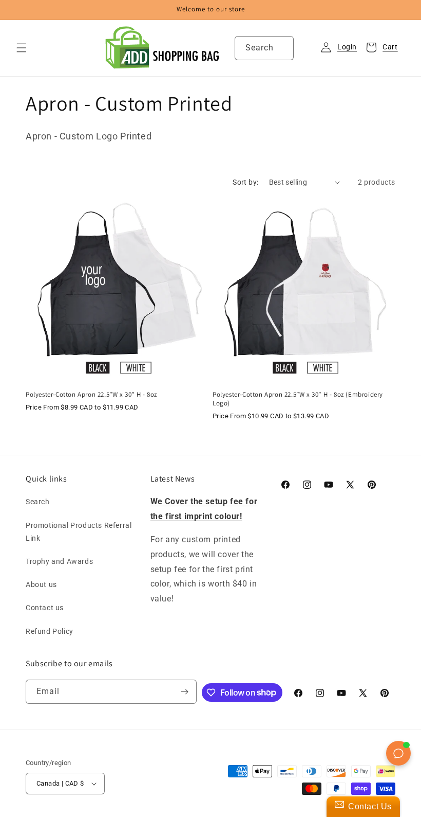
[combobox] (264, 48)
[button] (21, 48)
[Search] (282, 48)
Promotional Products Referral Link (78, 531)
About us (41, 584)
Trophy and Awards (59, 561)
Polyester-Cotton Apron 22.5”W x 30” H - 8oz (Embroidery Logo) (298, 398)
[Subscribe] (185, 692)
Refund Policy (49, 631)
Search (38, 502)
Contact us (45, 607)
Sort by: (245, 182)
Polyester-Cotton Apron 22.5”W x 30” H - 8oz (91, 394)
